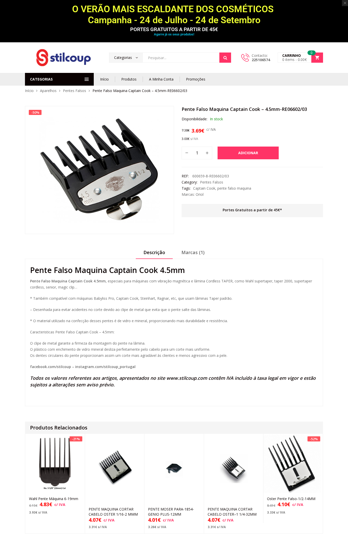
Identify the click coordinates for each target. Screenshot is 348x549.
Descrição (154, 252)
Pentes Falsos (74, 90)
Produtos (129, 79)
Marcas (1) (193, 252)
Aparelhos (48, 90)
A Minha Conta (161, 79)
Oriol (200, 194)
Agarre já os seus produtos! (174, 34)
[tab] (154, 254)
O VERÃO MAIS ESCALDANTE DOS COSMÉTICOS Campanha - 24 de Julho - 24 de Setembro (174, 14)
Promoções (195, 79)
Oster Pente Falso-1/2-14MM (291, 498)
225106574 (261, 59)
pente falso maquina (234, 188)
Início (104, 79)
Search (225, 58)
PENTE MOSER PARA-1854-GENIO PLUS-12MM (171, 512)
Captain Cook (204, 188)
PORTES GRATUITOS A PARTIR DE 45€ (174, 29)
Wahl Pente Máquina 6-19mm (53, 498)
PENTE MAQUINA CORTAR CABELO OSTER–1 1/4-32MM (232, 512)
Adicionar (248, 152)
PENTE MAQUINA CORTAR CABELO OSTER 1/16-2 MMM (113, 512)
